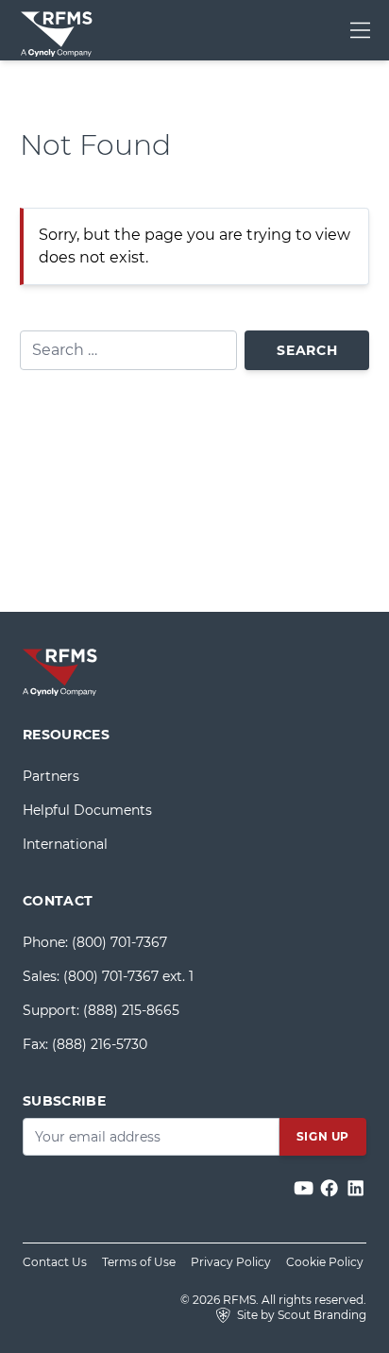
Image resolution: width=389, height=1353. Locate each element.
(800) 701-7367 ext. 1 (128, 976)
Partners (51, 776)
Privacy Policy (231, 1262)
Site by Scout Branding (300, 1315)
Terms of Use (139, 1262)
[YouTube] (305, 1188)
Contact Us (55, 1262)
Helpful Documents (87, 810)
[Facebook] (331, 1188)
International (65, 844)
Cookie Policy (325, 1262)
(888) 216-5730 (99, 1044)
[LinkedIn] (355, 1188)
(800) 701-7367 (119, 942)
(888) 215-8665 (131, 1010)
